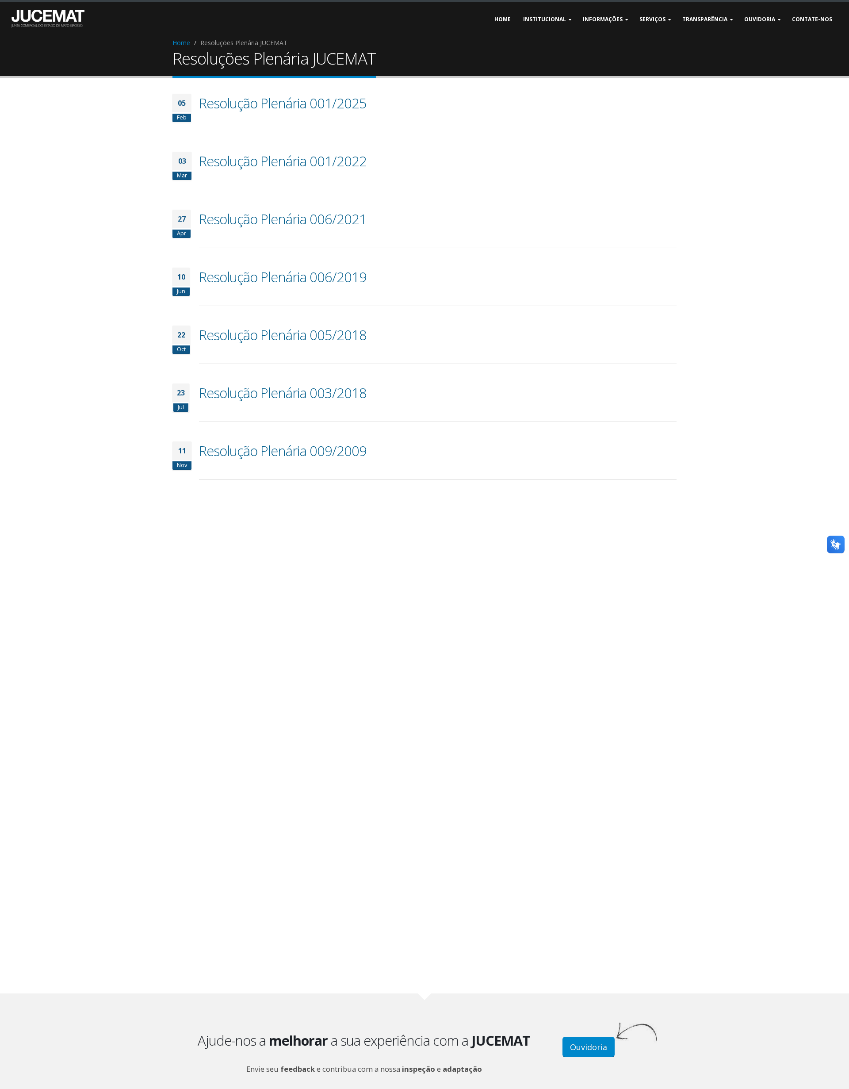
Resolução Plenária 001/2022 (283, 161)
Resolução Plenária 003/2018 (283, 392)
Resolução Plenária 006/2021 (283, 219)
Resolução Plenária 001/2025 (283, 103)
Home (181, 42)
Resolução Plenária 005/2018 (283, 335)
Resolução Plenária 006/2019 (283, 277)
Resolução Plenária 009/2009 (283, 450)
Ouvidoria (588, 1047)
